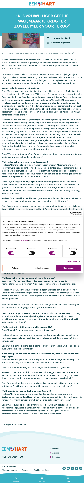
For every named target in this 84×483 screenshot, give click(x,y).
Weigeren (15, 268)
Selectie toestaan (42, 268)
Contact (25, 470)
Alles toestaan (68, 268)
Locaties (56, 457)
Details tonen (72, 261)
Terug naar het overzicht (15, 424)
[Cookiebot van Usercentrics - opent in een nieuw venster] (71, 213)
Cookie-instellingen (42, 470)
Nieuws (10, 53)
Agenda (55, 453)
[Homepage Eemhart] (42, 4)
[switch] (32, 253)
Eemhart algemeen (60, 42)
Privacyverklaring (9, 470)
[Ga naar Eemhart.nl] (2, 53)
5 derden (24, 240)
